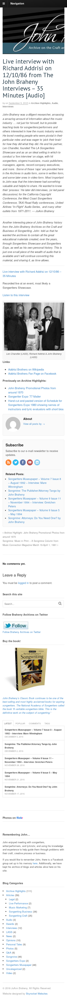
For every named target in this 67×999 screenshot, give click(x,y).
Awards (10, 924)
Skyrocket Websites (37, 993)
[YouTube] (30, 462)
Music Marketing (18, 907)
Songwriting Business (20, 911)
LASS (9, 932)
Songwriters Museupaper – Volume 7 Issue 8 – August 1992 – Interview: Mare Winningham (33, 731)
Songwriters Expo (15, 960)
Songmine (11, 956)
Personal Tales (14, 944)
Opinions (11, 940)
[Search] (60, 603)
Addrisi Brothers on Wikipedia (26, 369)
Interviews (8, 106)
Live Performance (18, 903)
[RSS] (9, 462)
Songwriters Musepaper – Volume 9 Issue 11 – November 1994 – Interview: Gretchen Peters (29, 760)
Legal (12, 899)
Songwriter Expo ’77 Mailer (24, 396)
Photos (10, 948)
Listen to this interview (16, 295)
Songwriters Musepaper (18, 965)
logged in (23, 583)
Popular (20, 723)
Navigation (17, 3)
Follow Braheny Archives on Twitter (22, 632)
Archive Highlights (41, 103)
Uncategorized (14, 969)
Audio (55, 103)
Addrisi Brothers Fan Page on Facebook (32, 373)
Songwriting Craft (18, 915)
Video (9, 973)
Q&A (8, 952)
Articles (10, 895)
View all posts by (34, 424)
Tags (47, 723)
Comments (35, 723)
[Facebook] (23, 462)
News (9, 936)
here (35, 863)
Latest (8, 723)
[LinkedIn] (37, 462)
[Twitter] (16, 462)
